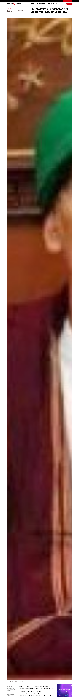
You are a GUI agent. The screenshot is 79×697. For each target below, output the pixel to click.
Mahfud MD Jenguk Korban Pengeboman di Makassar (11, 689)
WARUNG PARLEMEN (41, 3)
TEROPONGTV (51, 3)
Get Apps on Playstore (67, 0)
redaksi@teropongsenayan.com (13, 0)
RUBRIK (32, 3)
